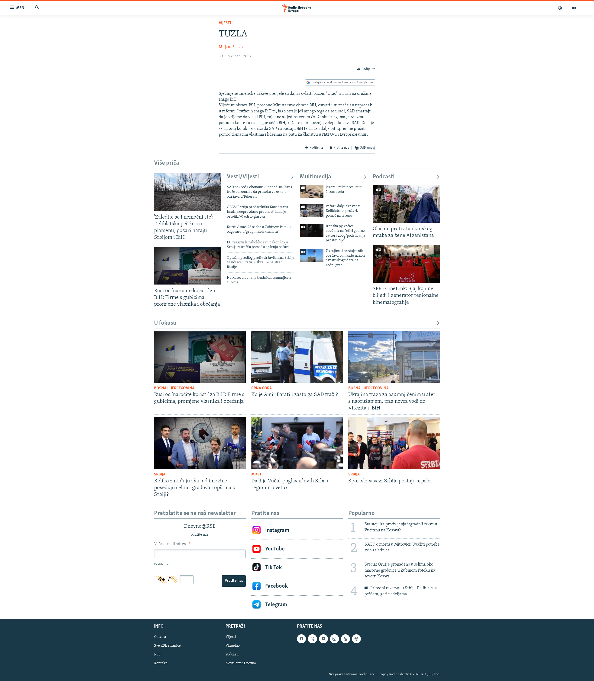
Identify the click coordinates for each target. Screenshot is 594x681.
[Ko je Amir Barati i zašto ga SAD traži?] (297, 357)
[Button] (366, 69)
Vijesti (225, 23)
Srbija (159, 474)
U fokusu (165, 323)
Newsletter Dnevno (241, 663)
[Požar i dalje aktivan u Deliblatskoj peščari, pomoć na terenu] (311, 210)
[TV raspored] (356, 638)
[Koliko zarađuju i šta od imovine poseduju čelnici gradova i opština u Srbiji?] (200, 443)
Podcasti (384, 177)
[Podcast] (560, 8)
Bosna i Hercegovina (174, 388)
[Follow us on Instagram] (334, 638)
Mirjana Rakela (231, 47)
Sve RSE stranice (167, 646)
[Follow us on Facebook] (301, 638)
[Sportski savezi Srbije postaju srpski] (394, 443)
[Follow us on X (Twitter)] (312, 638)
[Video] (574, 8)
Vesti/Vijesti (243, 177)
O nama (160, 637)
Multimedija (315, 177)
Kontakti (161, 663)
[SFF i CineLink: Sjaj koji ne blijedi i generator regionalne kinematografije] (406, 264)
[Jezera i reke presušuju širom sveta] (311, 191)
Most (256, 474)
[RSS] (345, 638)
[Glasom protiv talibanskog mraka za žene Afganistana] (406, 204)
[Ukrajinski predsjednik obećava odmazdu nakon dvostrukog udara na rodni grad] (311, 255)
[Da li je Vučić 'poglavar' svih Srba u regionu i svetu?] (297, 443)
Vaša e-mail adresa (172, 544)
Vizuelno (233, 646)
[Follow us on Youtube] (323, 638)
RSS (157, 654)
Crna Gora (261, 388)
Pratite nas (234, 581)
